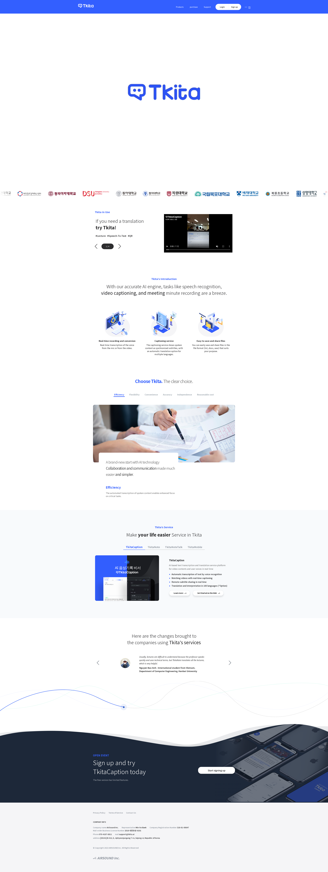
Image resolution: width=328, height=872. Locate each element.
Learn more (178, 593)
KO (246, 7)
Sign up (234, 7)
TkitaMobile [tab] (195, 547)
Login (222, 7)
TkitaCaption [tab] (134, 547)
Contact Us (131, 812)
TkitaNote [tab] (154, 547)
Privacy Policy (99, 812)
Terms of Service (116, 812)
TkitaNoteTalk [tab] (173, 547)
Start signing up (216, 770)
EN (249, 7)
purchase (194, 7)
